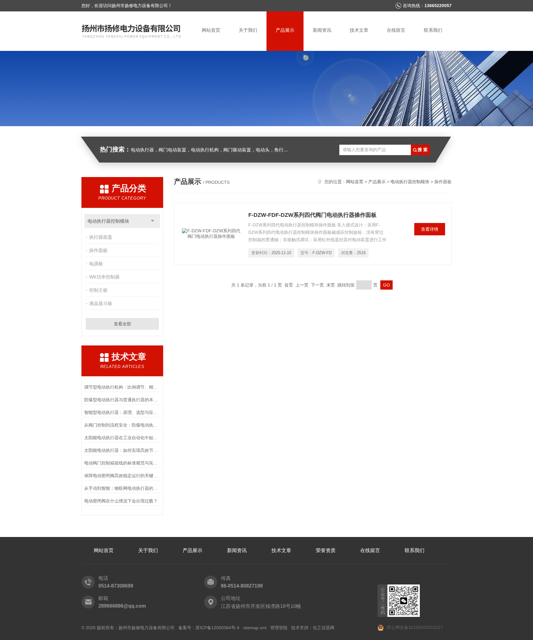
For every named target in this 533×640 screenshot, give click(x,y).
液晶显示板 (100, 303)
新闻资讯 (322, 30)
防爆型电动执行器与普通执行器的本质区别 (122, 399)
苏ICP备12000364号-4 (217, 627)
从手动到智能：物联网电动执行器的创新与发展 (122, 488)
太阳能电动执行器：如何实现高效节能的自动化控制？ (122, 450)
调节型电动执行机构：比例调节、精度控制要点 (122, 387)
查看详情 (429, 229)
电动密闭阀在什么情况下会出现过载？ (121, 500)
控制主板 (98, 290)
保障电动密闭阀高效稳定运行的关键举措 (122, 475)
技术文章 (359, 30)
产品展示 (285, 30)
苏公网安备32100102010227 (414, 627)
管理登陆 (278, 627)
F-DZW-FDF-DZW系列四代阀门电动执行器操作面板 (312, 215)
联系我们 (433, 30)
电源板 (96, 263)
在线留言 (396, 30)
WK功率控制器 (104, 276)
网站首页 (211, 30)
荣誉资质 (326, 550)
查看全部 (122, 323)
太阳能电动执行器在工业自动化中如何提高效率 (122, 437)
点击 (152, 221)
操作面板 (98, 250)
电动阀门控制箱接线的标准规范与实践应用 (122, 462)
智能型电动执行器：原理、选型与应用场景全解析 (122, 412)
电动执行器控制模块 (108, 221)
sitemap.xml (254, 627)
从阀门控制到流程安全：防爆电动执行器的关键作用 (122, 425)
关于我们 (248, 30)
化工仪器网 (323, 627)
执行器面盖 (100, 237)
